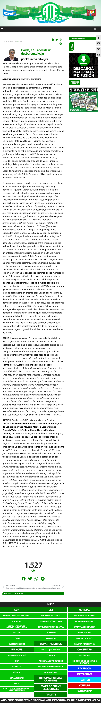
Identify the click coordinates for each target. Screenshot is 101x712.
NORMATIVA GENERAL (51, 615)
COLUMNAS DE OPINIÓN (84, 615)
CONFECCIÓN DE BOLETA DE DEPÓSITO (84, 661)
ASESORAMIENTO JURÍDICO (51, 661)
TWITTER (84, 680)
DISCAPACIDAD (50, 672)
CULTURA (51, 655)
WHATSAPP (84, 691)
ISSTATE (16, 672)
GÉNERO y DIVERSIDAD (51, 649)
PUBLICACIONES (84, 632)
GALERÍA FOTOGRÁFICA (84, 644)
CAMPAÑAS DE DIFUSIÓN (84, 627)
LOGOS (17, 638)
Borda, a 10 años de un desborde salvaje (36, 51)
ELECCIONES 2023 (17, 644)
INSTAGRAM (84, 674)
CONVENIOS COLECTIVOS (51, 621)
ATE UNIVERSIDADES (17, 655)
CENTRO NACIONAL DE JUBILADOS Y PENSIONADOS (17, 627)
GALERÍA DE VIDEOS (84, 638)
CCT (51, 610)
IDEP (17, 661)
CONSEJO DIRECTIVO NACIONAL (17, 615)
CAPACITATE (51, 632)
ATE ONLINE (84, 655)
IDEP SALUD (17, 666)
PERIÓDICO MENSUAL (84, 621)
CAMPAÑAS (72, 46)
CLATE (17, 683)
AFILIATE (51, 694)
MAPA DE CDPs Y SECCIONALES (51, 687)
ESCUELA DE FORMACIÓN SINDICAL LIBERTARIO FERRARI (16, 689)
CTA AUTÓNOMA (17, 677)
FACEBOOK (84, 668)
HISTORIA (17, 632)
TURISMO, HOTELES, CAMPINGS (51, 679)
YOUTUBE (84, 685)
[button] (2, 28)
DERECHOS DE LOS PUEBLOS (50, 666)
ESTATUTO (16, 621)
